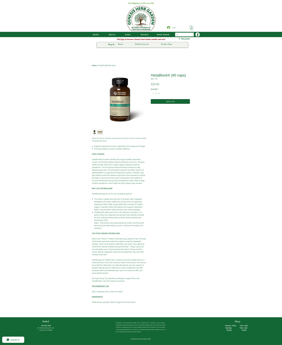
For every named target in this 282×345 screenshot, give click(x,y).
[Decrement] (152, 93)
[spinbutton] (156, 93)
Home (94, 65)
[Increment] (159, 93)
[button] (191, 28)
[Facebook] (197, 34)
